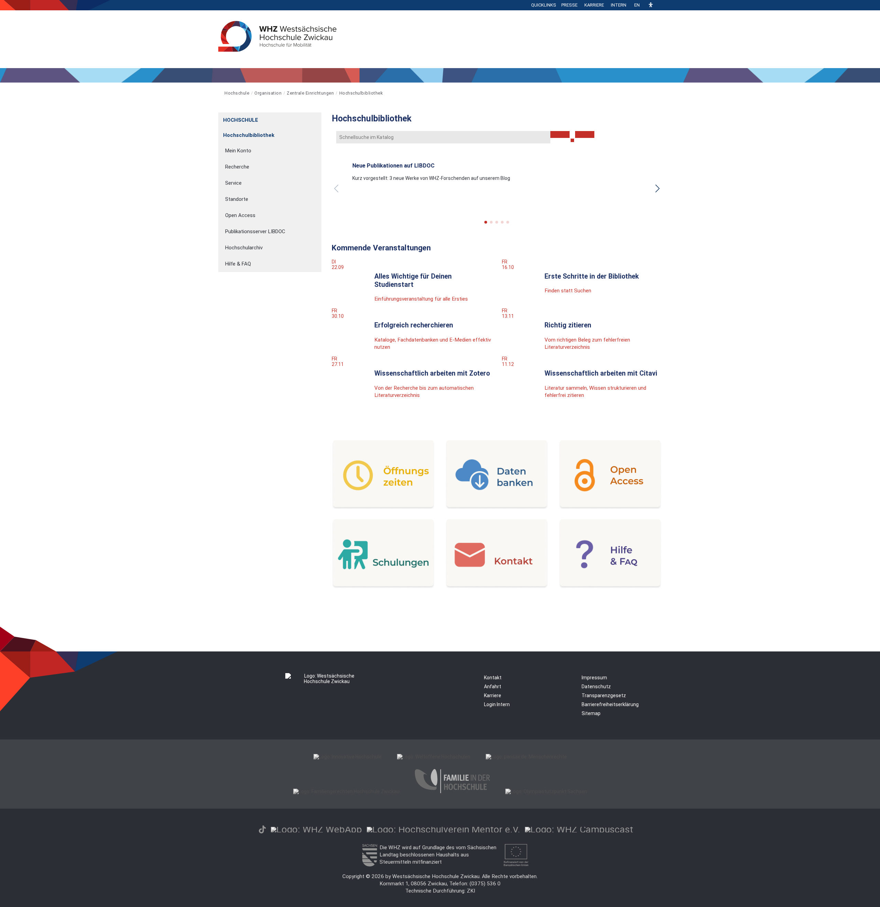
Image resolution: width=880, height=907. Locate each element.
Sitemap (591, 713)
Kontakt (493, 677)
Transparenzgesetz (604, 695)
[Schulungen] (383, 586)
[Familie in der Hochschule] (452, 791)
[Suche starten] (572, 140)
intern (618, 5)
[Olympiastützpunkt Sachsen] (546, 791)
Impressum (594, 677)
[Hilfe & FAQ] (610, 586)
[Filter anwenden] (560, 134)
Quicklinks (543, 5)
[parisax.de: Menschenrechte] (526, 756)
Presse (569, 5)
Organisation (268, 93)
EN (637, 5)
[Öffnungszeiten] (383, 507)
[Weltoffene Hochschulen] (433, 756)
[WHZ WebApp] (316, 829)
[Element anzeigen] (317, 117)
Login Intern (497, 704)
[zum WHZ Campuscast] (579, 829)
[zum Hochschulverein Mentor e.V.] (443, 829)
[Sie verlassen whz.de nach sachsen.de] (369, 864)
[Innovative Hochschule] (348, 756)
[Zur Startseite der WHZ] (218, 93)
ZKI (471, 891)
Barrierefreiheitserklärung (610, 704)
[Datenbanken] (496, 507)
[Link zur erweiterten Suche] (584, 134)
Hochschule (236, 93)
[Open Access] (610, 507)
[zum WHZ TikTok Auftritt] (262, 829)
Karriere (594, 5)
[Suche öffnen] (660, 5)
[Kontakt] (496, 586)
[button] (650, 5)
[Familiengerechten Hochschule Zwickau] (346, 791)
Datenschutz (596, 686)
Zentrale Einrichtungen (310, 93)
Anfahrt (492, 686)
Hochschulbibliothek (361, 93)
